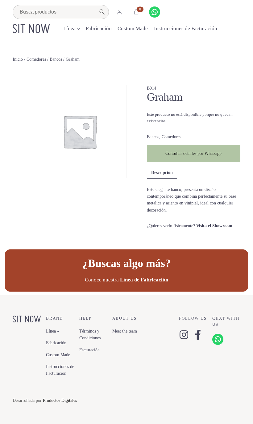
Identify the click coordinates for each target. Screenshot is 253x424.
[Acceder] (119, 12)
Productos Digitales (60, 400)
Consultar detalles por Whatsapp (193, 153)
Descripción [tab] (162, 172)
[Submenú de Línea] (78, 28)
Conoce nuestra (126, 280)
